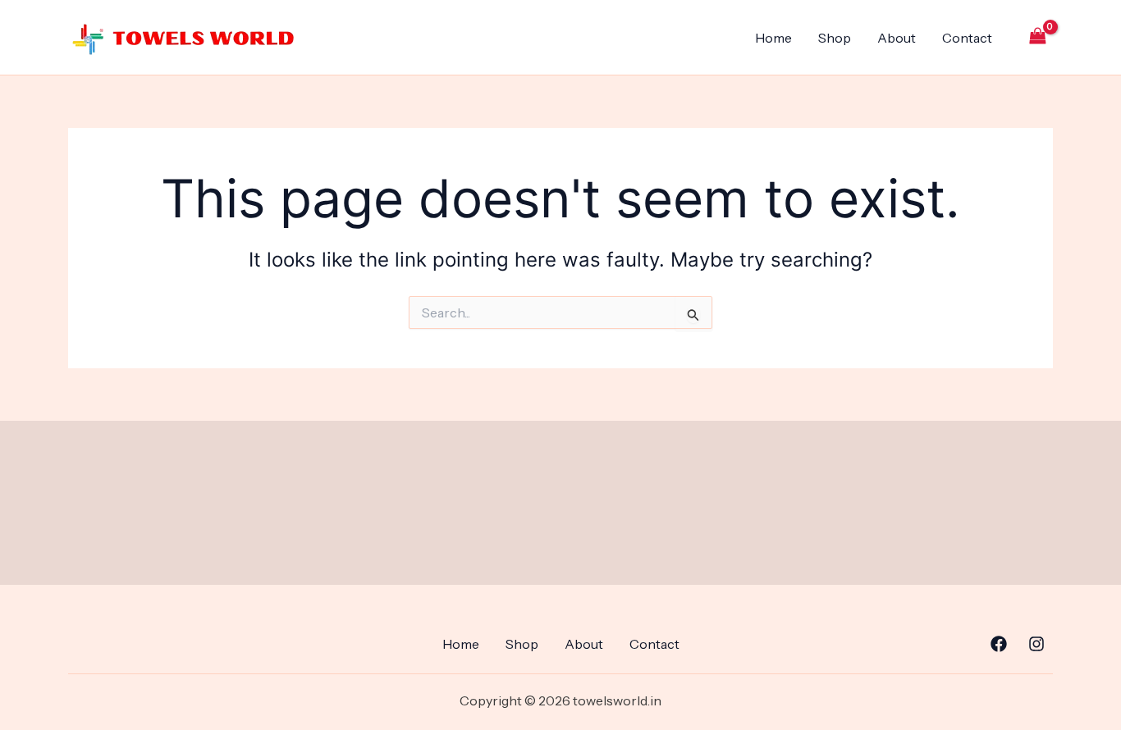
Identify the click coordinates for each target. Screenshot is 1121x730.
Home (773, 38)
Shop (834, 38)
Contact (967, 38)
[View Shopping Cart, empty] (1037, 37)
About (896, 38)
